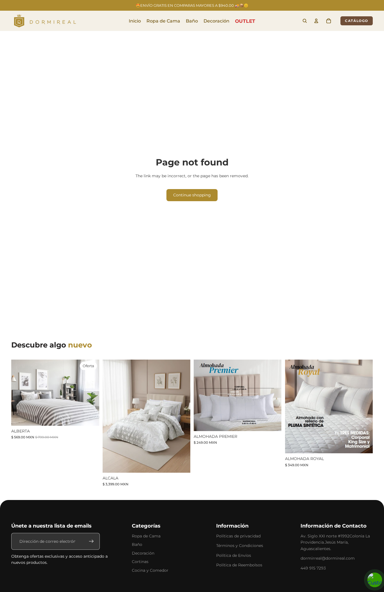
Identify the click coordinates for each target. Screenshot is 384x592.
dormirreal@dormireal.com (328, 558)
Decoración (143, 553)
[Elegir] (90, 417)
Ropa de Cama (146, 536)
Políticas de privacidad (238, 536)
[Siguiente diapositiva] (90, 392)
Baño (137, 544)
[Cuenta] (316, 21)
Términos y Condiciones (239, 545)
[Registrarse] (91, 541)
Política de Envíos (233, 555)
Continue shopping (192, 195)
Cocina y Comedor (150, 570)
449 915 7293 (313, 568)
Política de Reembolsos (239, 565)
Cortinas (140, 561)
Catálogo (356, 21)
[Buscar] (305, 21)
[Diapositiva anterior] (19, 392)
